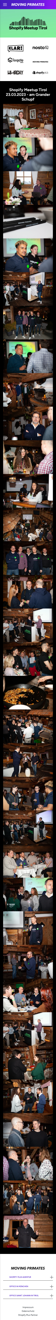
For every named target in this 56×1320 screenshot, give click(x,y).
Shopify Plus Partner (28, 1315)
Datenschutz (28, 1311)
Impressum (28, 1307)
